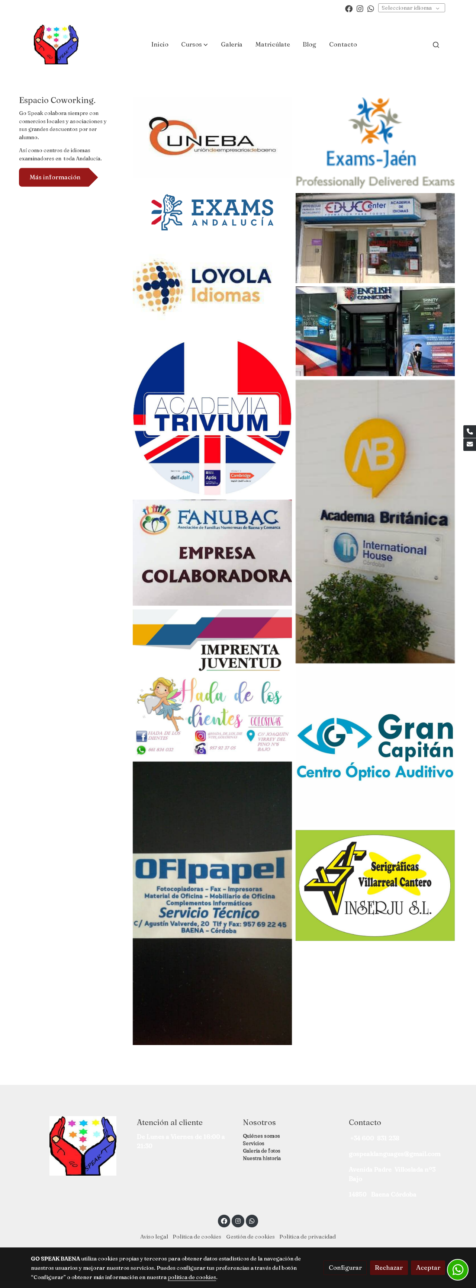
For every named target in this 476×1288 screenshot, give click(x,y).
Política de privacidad (307, 1236)
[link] (56, 44)
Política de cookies (197, 1236)
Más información (55, 177)
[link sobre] (79, 1146)
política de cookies (192, 1277)
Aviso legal (154, 1236)
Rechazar (389, 1267)
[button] (194, 45)
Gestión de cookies (250, 1236)
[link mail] (469, 444)
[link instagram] (360, 8)
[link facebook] (349, 8)
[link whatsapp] (370, 8)
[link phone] (469, 431)
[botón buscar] (436, 44)
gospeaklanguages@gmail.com (395, 1153)
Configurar (345, 1267)
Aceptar (428, 1267)
